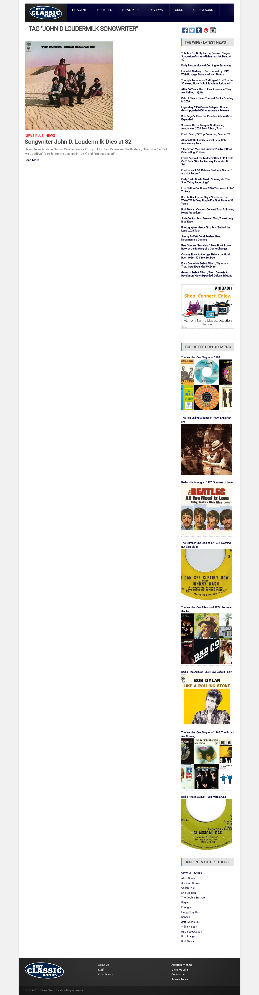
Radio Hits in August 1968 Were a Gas (203, 796)
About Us (103, 964)
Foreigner (186, 907)
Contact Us (178, 974)
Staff (101, 969)
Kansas (185, 917)
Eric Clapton (188, 892)
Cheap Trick (188, 887)
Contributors (105, 974)
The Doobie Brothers (193, 897)
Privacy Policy (179, 979)
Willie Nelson (189, 926)
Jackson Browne (191, 883)
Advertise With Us (181, 964)
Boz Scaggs (188, 936)
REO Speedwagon (191, 931)
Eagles (185, 902)
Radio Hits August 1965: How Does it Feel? (206, 672)
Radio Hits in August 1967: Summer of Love (207, 482)
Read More (32, 160)
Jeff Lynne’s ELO (190, 922)
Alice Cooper (189, 878)
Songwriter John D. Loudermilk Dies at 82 (78, 141)
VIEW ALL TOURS (191, 873)
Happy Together (190, 912)
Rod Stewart (188, 941)
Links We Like (179, 969)
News (50, 136)
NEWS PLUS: (35, 136)
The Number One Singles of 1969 (200, 357)
